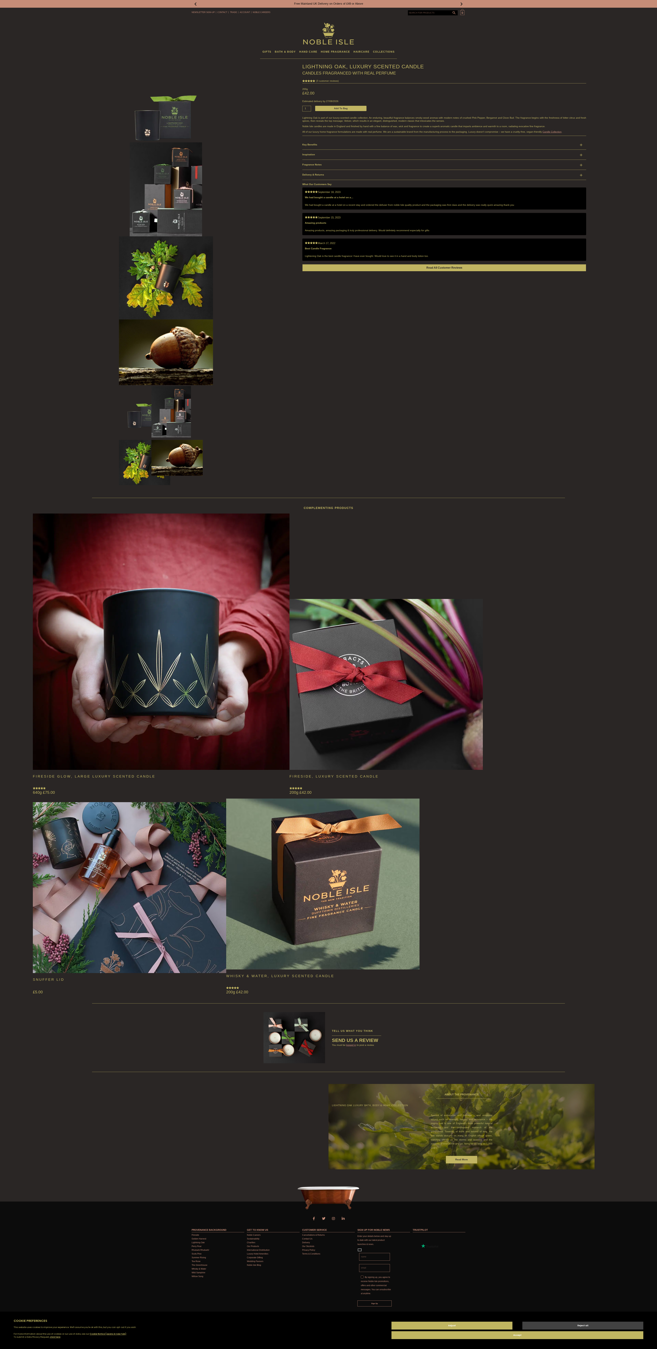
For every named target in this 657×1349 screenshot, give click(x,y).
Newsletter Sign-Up (203, 12)
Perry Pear (197, 1246)
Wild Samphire (198, 1272)
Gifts (267, 51)
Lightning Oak (198, 1242)
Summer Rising (199, 1257)
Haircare (361, 51)
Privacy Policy (308, 1250)
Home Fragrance (335, 51)
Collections (384, 51)
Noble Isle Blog (254, 1265)
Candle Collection (552, 131)
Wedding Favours (255, 1261)
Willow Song (197, 1276)
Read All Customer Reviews (444, 267)
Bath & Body (285, 51)
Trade (233, 12)
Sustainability (253, 1239)
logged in (351, 1045)
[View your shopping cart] (462, 12)
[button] (195, 4)
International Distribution (258, 1250)
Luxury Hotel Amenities (257, 1254)
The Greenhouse (199, 1265)
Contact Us (307, 1239)
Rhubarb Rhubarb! (200, 1250)
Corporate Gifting (255, 1257)
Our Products (253, 1246)
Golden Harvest (199, 1239)
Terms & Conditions (311, 1254)
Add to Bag (341, 108)
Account (245, 12)
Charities (251, 1242)
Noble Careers (261, 12)
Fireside (195, 1235)
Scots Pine (197, 1254)
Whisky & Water (199, 1269)
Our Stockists (308, 1246)
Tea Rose (196, 1261)
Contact (222, 12)
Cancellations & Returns (313, 1235)
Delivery (306, 1242)
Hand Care (308, 51)
